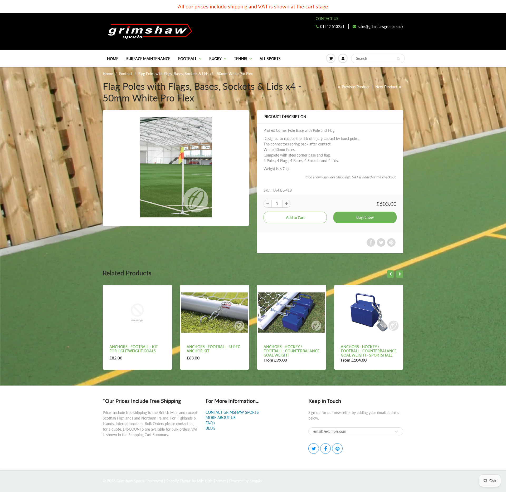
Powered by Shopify (245, 481)
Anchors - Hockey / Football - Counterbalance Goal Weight (291, 350)
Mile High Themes (211, 481)
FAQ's (210, 423)
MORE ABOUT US (221, 417)
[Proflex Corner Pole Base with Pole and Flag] (175, 167)
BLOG (210, 428)
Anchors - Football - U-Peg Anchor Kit (213, 348)
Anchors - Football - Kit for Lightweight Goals (133, 348)
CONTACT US (327, 18)
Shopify (172, 481)
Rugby (215, 58)
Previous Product (355, 87)
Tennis (240, 58)
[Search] (398, 59)
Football (187, 58)
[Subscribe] (396, 431)
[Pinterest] (337, 448)
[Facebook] (325, 448)
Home (112, 58)
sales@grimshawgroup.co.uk (380, 26)
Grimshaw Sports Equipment (139, 481)
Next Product (386, 87)
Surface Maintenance (148, 58)
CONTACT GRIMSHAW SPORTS (232, 412)
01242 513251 (332, 26)
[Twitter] (313, 448)
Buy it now (365, 217)
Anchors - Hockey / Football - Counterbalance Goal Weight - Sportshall (369, 350)
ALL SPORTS (270, 58)
